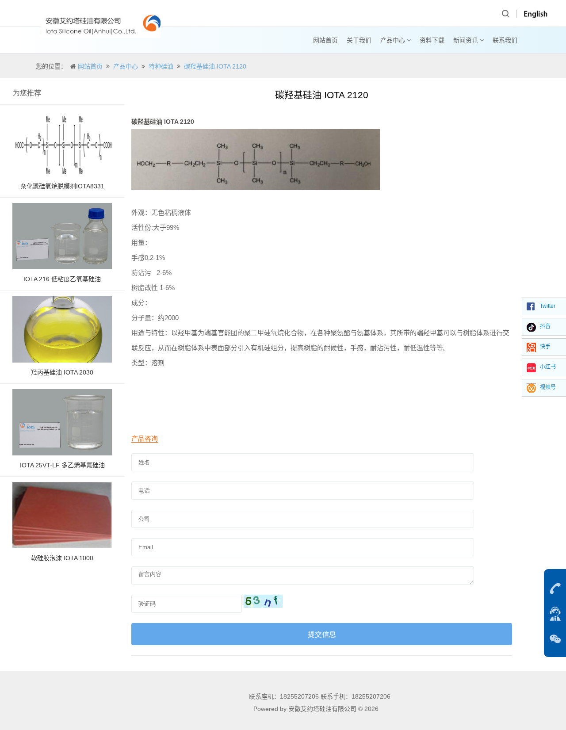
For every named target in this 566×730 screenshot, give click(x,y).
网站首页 (325, 40)
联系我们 (505, 40)
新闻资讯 (466, 40)
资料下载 (432, 40)
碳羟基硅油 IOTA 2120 (215, 66)
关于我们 (359, 40)
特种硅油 (161, 66)
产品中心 (393, 40)
